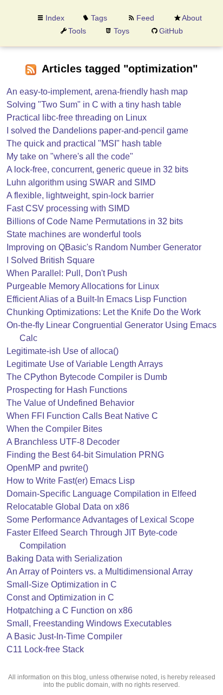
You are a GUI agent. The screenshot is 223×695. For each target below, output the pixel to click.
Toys (121, 30)
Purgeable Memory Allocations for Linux (82, 286)
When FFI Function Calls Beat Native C (82, 415)
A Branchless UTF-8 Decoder (63, 441)
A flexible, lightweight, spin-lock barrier (80, 195)
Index (54, 18)
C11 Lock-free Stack (45, 649)
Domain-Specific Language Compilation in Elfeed (101, 493)
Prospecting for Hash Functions (66, 390)
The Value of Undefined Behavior (70, 402)
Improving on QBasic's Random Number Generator (103, 247)
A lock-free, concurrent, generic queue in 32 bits (97, 169)
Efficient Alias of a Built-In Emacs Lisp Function (96, 299)
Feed (145, 18)
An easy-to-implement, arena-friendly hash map (97, 91)
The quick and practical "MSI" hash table (84, 143)
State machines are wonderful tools (73, 234)
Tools (77, 30)
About (192, 18)
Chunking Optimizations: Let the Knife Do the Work (103, 312)
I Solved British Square (50, 260)
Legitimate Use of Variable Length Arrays (84, 364)
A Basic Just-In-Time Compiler (64, 636)
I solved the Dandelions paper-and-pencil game (97, 130)
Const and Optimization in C (60, 597)
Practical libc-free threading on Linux (76, 117)
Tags (99, 18)
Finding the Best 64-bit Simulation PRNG (85, 454)
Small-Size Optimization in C (61, 584)
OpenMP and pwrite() (47, 467)
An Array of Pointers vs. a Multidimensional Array (99, 571)
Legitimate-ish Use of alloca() (62, 351)
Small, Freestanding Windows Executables (89, 623)
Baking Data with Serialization (64, 558)
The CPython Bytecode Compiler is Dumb (86, 377)
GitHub (171, 30)
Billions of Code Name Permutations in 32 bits (94, 221)
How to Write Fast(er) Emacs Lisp (70, 480)
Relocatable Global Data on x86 (67, 506)
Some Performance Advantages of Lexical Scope (100, 519)
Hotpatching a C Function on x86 (69, 610)
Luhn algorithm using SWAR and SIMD (81, 182)
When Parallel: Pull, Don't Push (66, 273)
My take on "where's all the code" (69, 156)
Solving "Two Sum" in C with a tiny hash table (93, 104)
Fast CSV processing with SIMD (68, 208)
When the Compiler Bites (54, 428)
